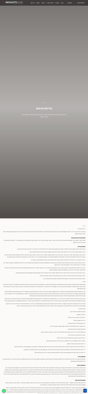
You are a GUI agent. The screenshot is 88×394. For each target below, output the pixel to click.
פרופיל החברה (50, 3)
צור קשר (32, 3)
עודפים (43, 3)
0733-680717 (81, 3)
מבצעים (57, 3)
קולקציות (70, 3)
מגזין (62, 3)
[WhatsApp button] (4, 391)
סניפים (38, 3)
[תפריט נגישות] (85, 391)
